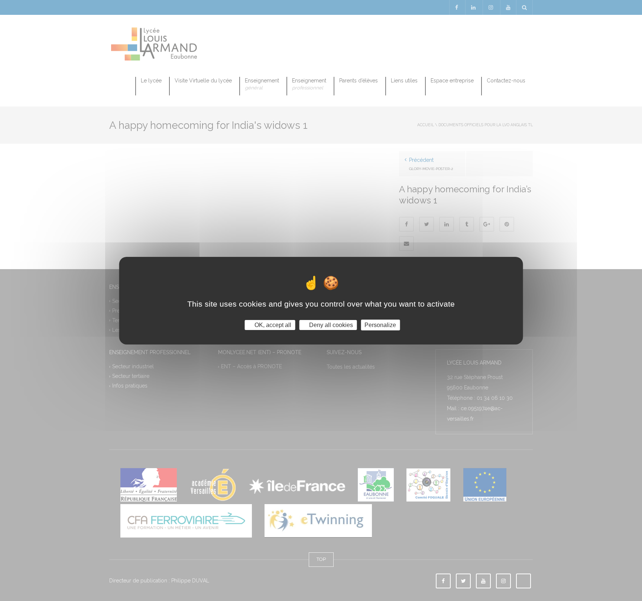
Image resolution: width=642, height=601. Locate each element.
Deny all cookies (330, 324)
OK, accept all (272, 324)
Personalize (380, 324)
